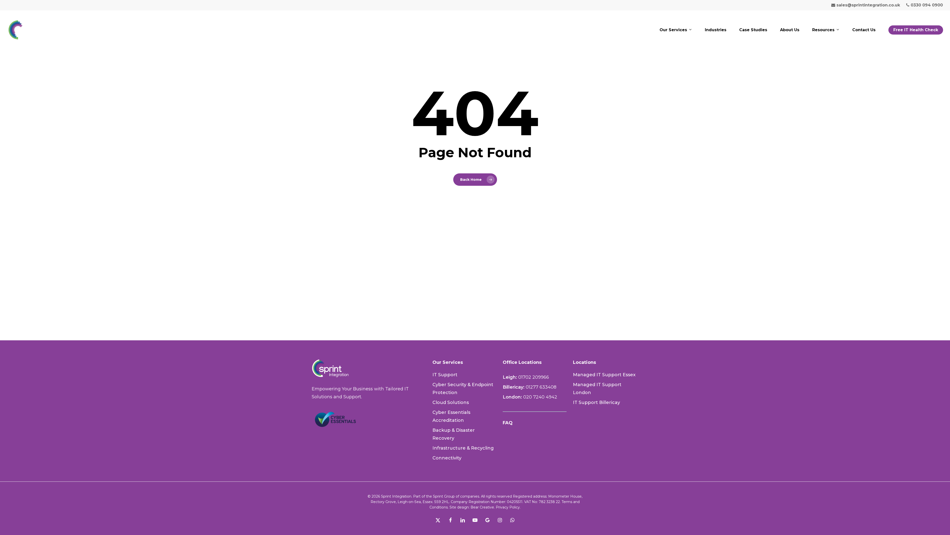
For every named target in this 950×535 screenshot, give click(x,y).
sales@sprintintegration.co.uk (867, 5)
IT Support (444, 374)
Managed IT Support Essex (604, 374)
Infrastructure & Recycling (463, 448)
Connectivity (446, 458)
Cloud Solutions (450, 402)
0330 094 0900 (926, 5)
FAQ (508, 423)
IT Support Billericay (596, 402)
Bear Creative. (483, 507)
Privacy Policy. (508, 507)
